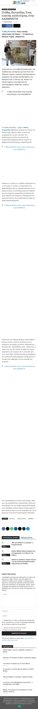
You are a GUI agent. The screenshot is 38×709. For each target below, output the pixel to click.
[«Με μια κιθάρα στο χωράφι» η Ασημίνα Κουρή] (6, 545)
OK (19, 706)
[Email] (20, 528)
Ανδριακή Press (8, 21)
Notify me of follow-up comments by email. (14, 628)
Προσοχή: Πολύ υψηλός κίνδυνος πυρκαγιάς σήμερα (19, 657)
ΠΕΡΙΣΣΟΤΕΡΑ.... (27, 538)
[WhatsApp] (11, 528)
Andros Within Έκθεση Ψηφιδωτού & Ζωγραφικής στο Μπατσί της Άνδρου (23, 553)
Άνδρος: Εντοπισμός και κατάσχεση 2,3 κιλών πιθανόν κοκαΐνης (17, 690)
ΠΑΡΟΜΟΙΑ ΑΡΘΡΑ (10, 538)
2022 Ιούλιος (12, 518)
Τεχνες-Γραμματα (11, 9)
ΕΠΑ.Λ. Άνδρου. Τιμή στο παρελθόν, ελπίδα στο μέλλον (18, 651)
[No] (36, 702)
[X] (7, 528)
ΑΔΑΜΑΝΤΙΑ (31, 518)
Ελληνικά (26, 1)
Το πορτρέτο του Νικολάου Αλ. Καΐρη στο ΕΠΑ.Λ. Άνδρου (18, 670)
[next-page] (6, 568)
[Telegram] (28, 528)
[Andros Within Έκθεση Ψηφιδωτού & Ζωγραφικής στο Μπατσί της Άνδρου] (6, 553)
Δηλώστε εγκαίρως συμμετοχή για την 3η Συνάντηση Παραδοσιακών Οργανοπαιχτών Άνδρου (23, 561)
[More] (23, 26)
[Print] (24, 528)
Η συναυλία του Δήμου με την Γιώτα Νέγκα (16, 663)
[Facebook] (3, 528)
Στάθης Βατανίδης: (9, 32)
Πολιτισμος (4, 9)
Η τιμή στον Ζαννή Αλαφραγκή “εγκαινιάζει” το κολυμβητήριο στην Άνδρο (18, 683)
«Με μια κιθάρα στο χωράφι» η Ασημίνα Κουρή (17, 677)
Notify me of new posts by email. (12, 630)
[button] (3, 2)
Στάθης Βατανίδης (21, 518)
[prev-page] (3, 568)
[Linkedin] (15, 528)
